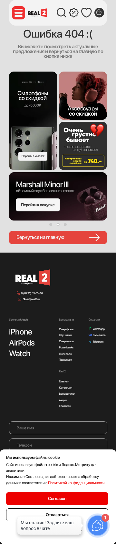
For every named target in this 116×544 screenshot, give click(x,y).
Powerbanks (66, 347)
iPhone (20, 331)
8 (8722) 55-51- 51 (32, 293)
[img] (83, 96)
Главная (64, 381)
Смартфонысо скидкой (32, 96)
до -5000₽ (32, 105)
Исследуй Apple (18, 319)
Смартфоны (66, 329)
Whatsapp (98, 329)
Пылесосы (65, 354)
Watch (20, 353)
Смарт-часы (66, 341)
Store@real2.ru (31, 299)
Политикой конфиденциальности (76, 483)
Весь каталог (67, 393)
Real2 (62, 371)
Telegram (98, 341)
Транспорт (65, 359)
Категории (65, 387)
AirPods (22, 342)
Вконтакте (99, 335)
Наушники (65, 335)
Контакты (65, 406)
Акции (63, 400)
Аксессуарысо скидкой (83, 111)
